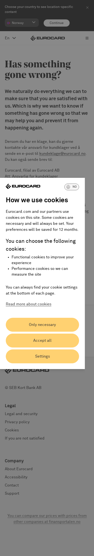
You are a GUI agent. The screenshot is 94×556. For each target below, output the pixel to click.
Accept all (42, 340)
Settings (42, 356)
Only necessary (42, 325)
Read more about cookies (28, 304)
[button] (71, 187)
